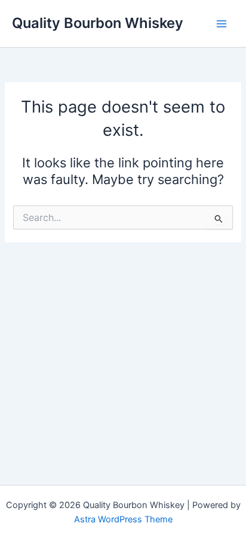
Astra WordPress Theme (123, 519)
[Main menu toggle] (221, 23)
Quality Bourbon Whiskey (97, 23)
